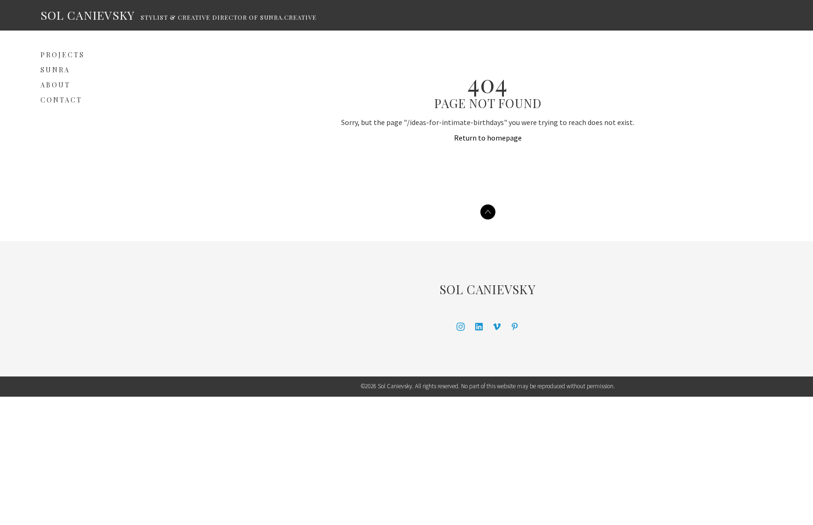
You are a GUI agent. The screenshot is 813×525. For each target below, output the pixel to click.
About (55, 84)
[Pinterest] (514, 326)
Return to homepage (488, 137)
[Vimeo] (496, 326)
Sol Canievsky (487, 289)
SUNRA (55, 69)
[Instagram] (460, 326)
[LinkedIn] (478, 326)
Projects (62, 54)
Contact (61, 99)
